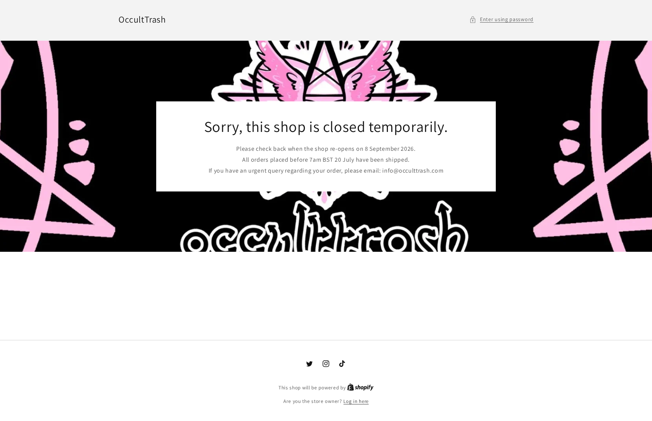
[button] (501, 19)
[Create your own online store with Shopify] (360, 387)
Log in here (356, 401)
